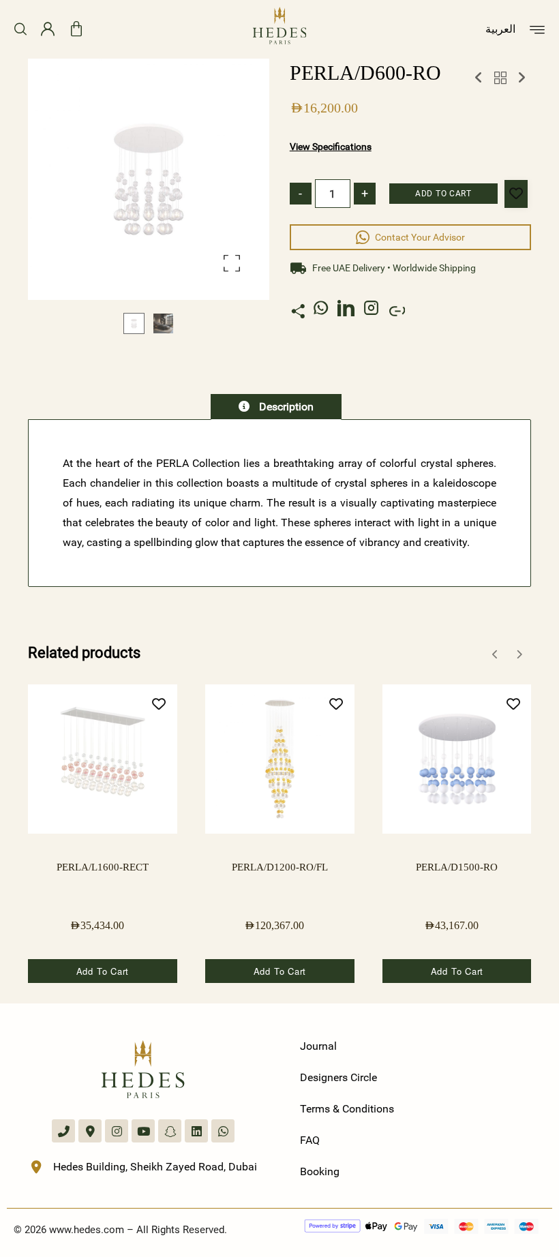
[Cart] (76, 29)
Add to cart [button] (103, 971)
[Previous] (495, 654)
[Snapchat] (169, 1130)
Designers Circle (338, 1077)
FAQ (310, 1140)
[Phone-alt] (63, 1130)
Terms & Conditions (347, 1108)
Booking (319, 1171)
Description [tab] (285, 406)
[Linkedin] (196, 1130)
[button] (232, 263)
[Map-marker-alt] (90, 1130)
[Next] (519, 654)
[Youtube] (143, 1130)
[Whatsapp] (223, 1130)
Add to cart (443, 193)
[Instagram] (116, 1130)
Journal (318, 1046)
